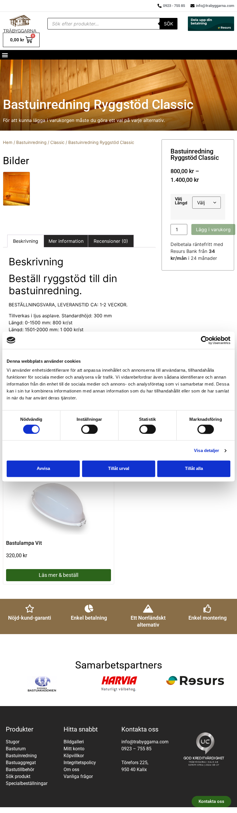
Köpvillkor (74, 755)
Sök (168, 24)
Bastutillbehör (20, 769)
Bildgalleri (74, 742)
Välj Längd (181, 201)
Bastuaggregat (21, 762)
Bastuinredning (31, 142)
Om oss (71, 769)
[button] (5, 55)
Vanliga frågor (78, 776)
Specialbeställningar (26, 783)
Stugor (12, 742)
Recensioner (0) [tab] (111, 241)
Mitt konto (74, 748)
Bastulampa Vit (24, 543)
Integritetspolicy (80, 762)
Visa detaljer (206, 450)
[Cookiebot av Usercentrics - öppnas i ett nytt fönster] (205, 340)
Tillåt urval (118, 468)
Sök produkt (18, 776)
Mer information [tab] (66, 241)
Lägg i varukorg (213, 229)
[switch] (89, 429)
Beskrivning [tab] (25, 241)
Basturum (16, 748)
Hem (7, 142)
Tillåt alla (194, 468)
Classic (57, 142)
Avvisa (43, 468)
